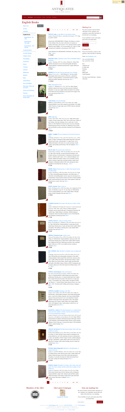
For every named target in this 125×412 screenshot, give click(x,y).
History (25, 64)
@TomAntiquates (81, 405)
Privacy (60, 409)
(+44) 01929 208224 (68, 405)
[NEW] (42, 41)
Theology (25, 93)
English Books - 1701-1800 (28, 42)
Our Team (48, 17)
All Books (25, 31)
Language (25, 67)
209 (77, 29)
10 (67, 29)
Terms (63, 409)
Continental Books (27, 50)
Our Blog (54, 17)
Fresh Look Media (72, 409)
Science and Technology (28, 90)
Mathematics (26, 72)
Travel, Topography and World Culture (28, 96)
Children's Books (27, 56)
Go (100, 17)
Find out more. (115, 2)
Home (25, 17)
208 (73, 29)
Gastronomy (26, 61)
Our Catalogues (37, 17)
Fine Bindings (26, 58)
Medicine (25, 75)
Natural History (26, 80)
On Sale (25, 28)
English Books (26, 34)
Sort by (40, 26)
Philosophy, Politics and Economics (28, 86)
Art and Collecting (27, 53)
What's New (26, 26)
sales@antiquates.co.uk (91, 56)
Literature (25, 69)
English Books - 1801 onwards (29, 46)
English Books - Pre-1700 (29, 38)
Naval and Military (27, 83)
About (43, 17)
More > (54, 53)
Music (24, 78)
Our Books (30, 17)
